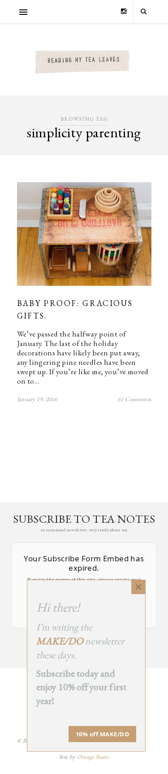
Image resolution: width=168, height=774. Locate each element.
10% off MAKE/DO (102, 734)
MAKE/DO (59, 640)
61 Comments (134, 399)
